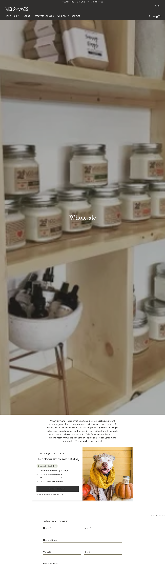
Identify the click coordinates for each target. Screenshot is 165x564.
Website (47, 551)
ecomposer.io (161, 515)
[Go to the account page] (153, 16)
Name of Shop (50, 539)
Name (47, 528)
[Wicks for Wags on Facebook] (156, 6)
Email (87, 528)
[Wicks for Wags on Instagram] (158, 6)
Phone (87, 551)
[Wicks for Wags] (17, 9)
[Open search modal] (149, 16)
